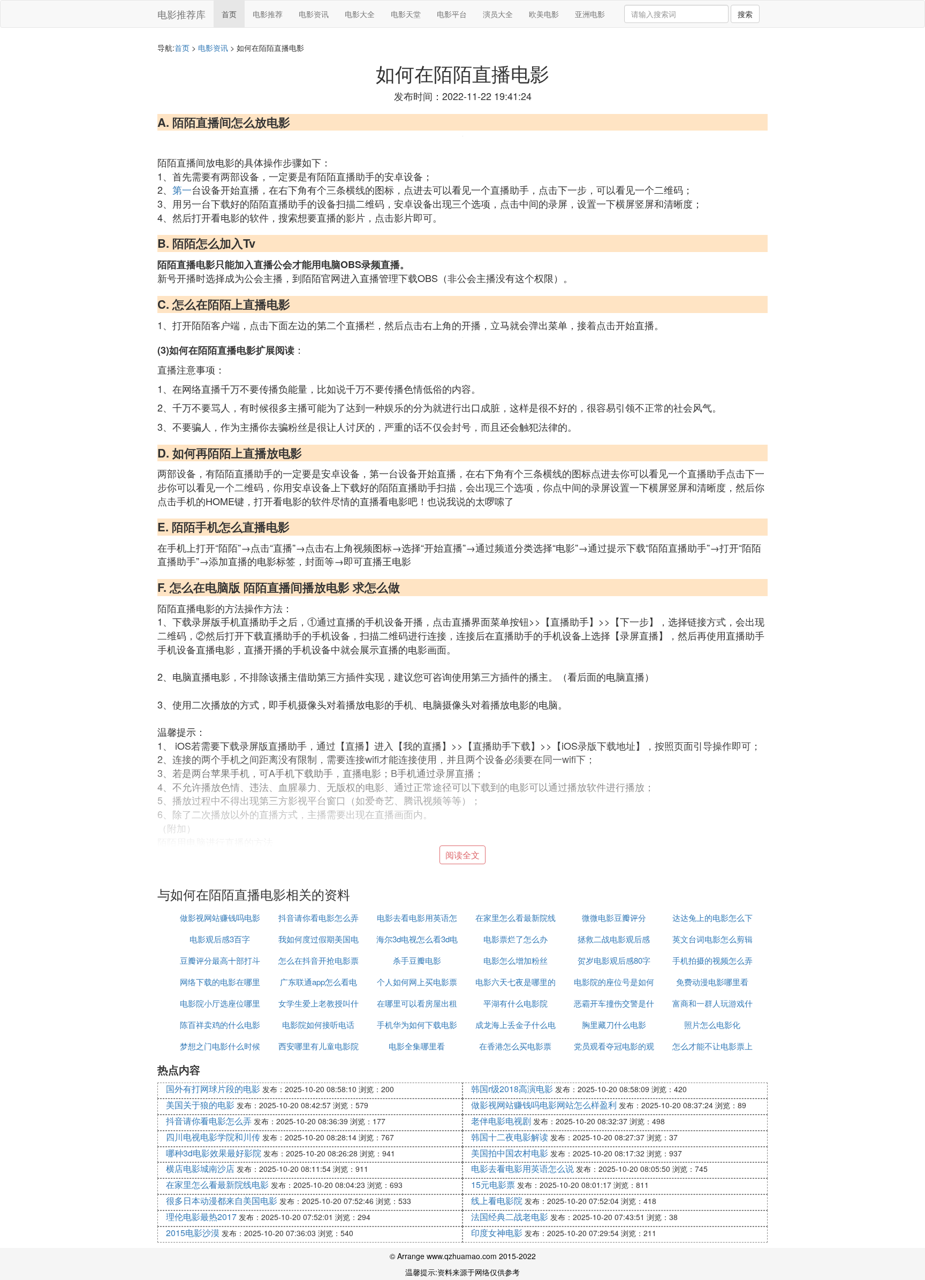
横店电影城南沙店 (200, 1168)
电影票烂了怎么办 (515, 938)
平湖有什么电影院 (515, 1003)
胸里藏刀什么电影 (614, 1024)
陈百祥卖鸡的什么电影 (220, 1024)
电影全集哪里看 (417, 1046)
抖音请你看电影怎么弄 (318, 917)
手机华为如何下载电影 (417, 1024)
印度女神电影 (496, 1232)
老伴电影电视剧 (501, 1121)
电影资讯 (314, 14)
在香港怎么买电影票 (515, 1046)
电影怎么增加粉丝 (515, 960)
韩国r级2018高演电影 (512, 1089)
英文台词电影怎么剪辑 (712, 938)
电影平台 (452, 14)
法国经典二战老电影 (509, 1216)
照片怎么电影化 (712, 1024)
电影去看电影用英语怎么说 (522, 1168)
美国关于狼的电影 (200, 1105)
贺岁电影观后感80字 (614, 960)
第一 (182, 189)
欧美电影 (544, 14)
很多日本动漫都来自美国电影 (221, 1200)
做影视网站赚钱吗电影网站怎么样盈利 (544, 1105)
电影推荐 (268, 14)
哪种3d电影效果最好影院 (213, 1153)
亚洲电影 (590, 14)
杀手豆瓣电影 (417, 960)
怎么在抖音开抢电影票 (318, 960)
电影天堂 (406, 14)
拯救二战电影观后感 (614, 938)
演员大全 (498, 14)
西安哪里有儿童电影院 (318, 1046)
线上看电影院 (496, 1200)
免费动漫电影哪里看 (712, 981)
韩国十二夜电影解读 (509, 1137)
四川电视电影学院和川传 (213, 1137)
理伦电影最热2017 (201, 1216)
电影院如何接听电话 (318, 1024)
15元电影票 (493, 1184)
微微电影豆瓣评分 (614, 917)
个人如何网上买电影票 (417, 981)
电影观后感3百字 (219, 938)
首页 (229, 14)
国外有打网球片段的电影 (213, 1089)
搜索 (745, 14)
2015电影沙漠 (192, 1232)
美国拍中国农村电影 (509, 1153)
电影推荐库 (181, 14)
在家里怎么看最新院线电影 (217, 1184)
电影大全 (360, 14)
